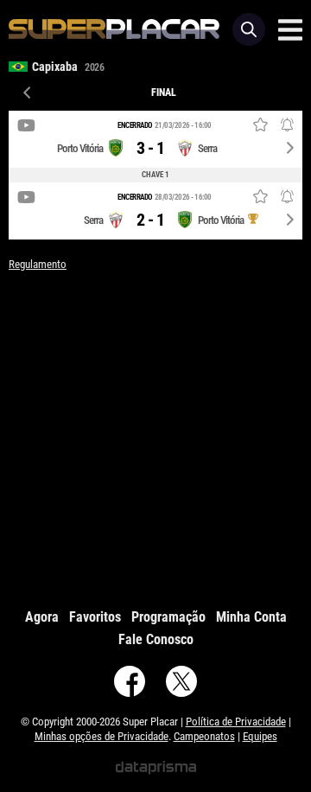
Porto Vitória (80, 148)
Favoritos (95, 617)
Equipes (260, 736)
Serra (207, 148)
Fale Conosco (156, 639)
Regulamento (38, 264)
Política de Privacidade (236, 721)
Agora (42, 617)
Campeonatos (204, 736)
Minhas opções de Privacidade (101, 736)
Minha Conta (251, 617)
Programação (168, 617)
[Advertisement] (155, 435)
